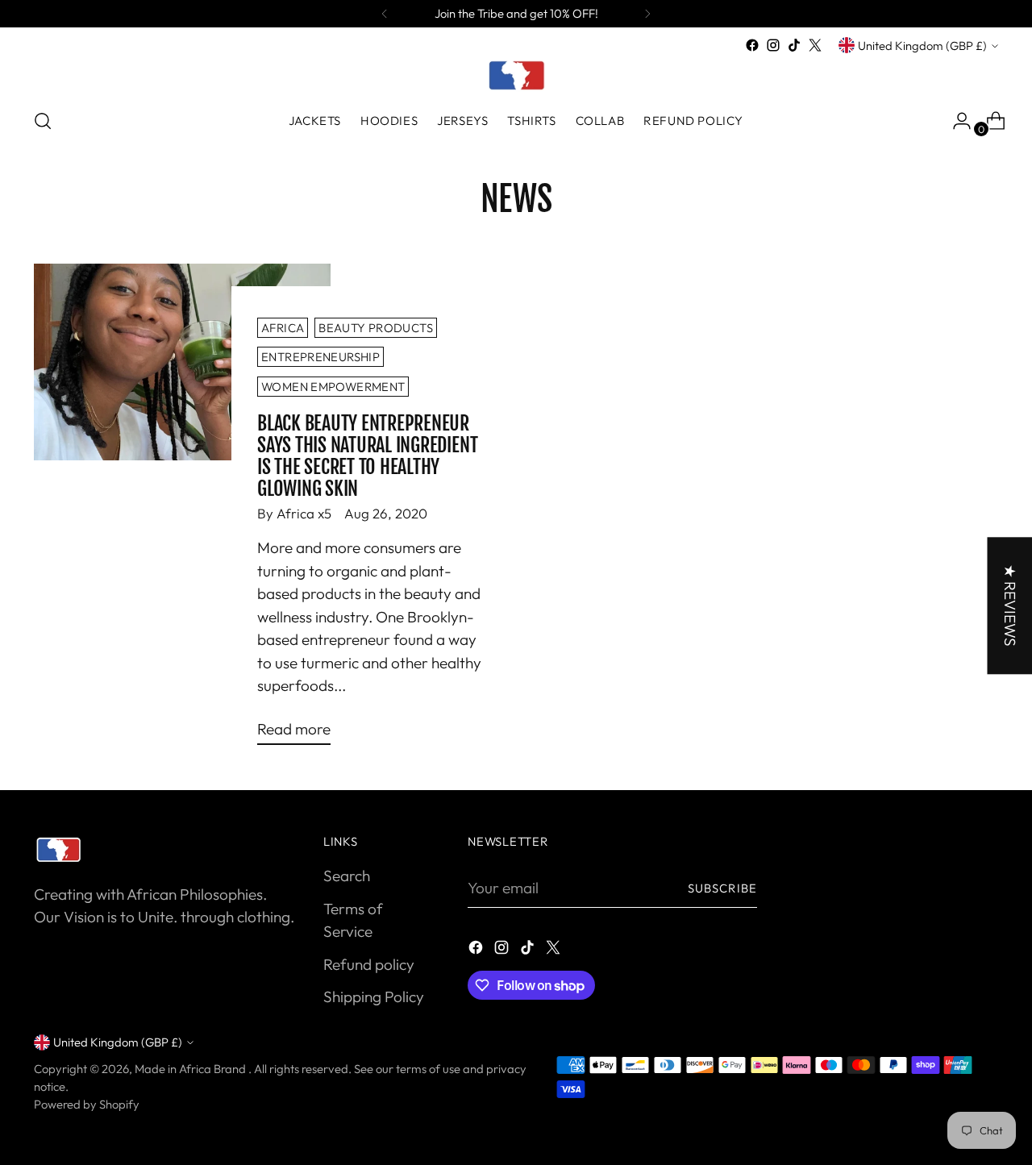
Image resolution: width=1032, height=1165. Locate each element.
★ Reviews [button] (1009, 605)
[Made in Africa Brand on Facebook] (752, 45)
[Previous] (384, 13)
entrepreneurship (320, 356)
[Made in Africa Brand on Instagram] (773, 45)
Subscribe (722, 888)
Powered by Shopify (86, 1104)
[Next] (647, 13)
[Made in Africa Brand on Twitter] (815, 45)
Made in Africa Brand (191, 1068)
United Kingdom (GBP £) (922, 45)
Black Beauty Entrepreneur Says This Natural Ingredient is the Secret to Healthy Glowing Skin (367, 455)
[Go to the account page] (955, 121)
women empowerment (333, 386)
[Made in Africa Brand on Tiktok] (794, 45)
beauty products (375, 327)
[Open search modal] (43, 121)
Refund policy (368, 964)
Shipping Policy (373, 996)
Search (346, 875)
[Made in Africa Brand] (516, 75)
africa (282, 327)
